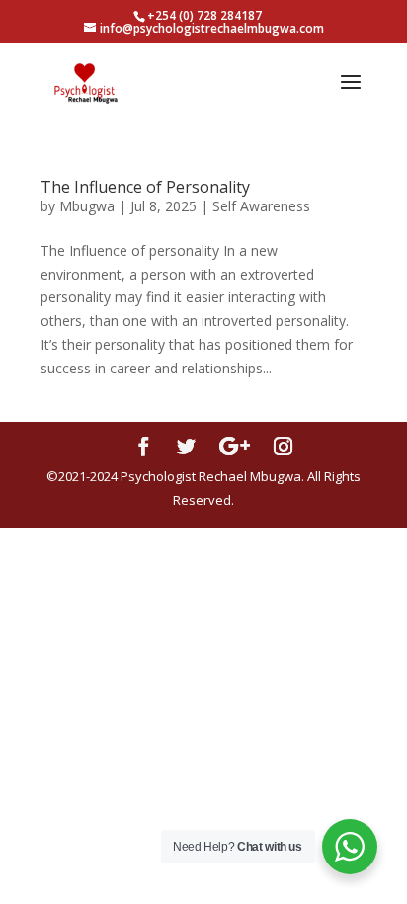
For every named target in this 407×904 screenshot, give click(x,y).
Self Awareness (261, 206)
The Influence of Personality (145, 187)
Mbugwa (87, 206)
